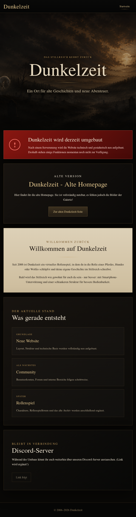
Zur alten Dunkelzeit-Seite (68, 211)
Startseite (125, 6)
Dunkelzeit (17, 6)
